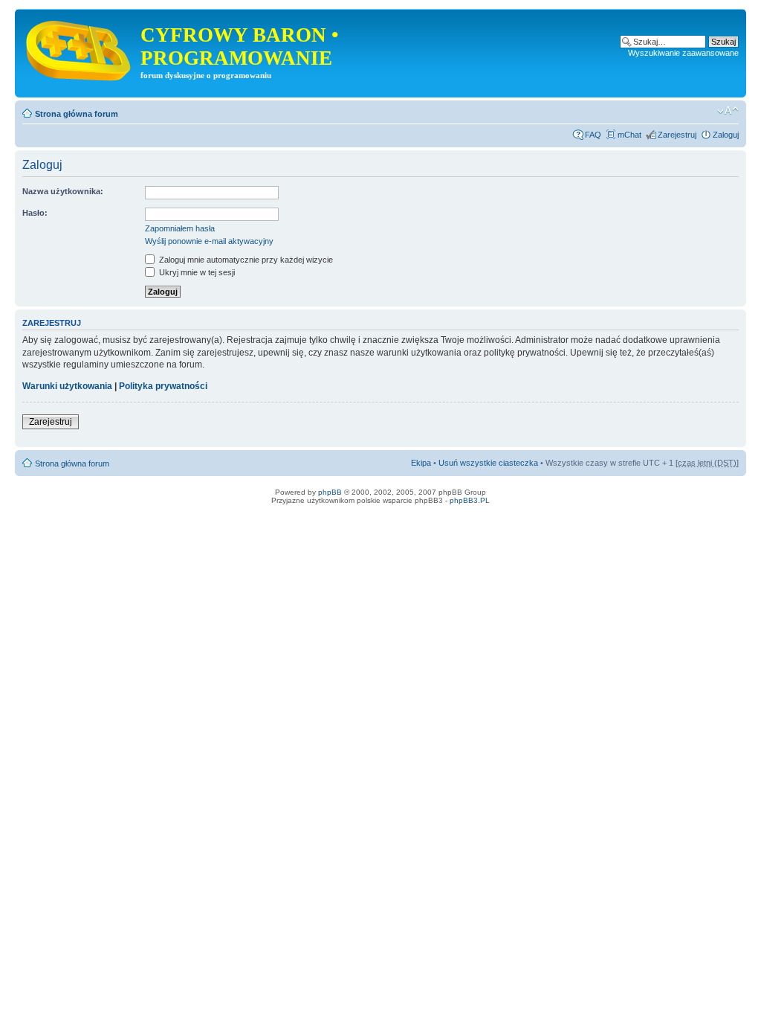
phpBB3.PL (470, 500)
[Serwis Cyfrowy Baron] (79, 48)
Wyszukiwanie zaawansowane (683, 52)
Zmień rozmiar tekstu (728, 111)
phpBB (330, 492)
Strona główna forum (76, 113)
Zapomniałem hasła (180, 228)
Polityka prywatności (163, 386)
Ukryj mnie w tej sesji (196, 272)
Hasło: (35, 212)
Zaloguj (726, 134)
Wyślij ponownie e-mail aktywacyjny (209, 241)
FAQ (593, 134)
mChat (629, 134)
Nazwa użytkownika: (62, 191)
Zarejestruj (677, 134)
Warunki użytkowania (67, 386)
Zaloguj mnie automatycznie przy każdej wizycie (245, 259)
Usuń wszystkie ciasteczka (488, 462)
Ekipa (421, 462)
